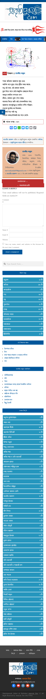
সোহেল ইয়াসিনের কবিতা (12, 358)
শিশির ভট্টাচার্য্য (22, 599)
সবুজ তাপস (22, 609)
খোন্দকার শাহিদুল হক (22, 466)
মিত (5, 351)
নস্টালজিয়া (7, 396)
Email (5, 235)
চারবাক (22, 476)
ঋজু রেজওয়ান (22, 447)
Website (5, 239)
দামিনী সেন (22, 506)
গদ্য (22, 294)
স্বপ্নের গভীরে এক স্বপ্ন (10, 390)
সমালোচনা (22, 324)
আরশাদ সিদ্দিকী (22, 432)
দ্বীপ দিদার (22, 510)
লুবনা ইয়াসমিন (22, 584)
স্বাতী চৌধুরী (22, 619)
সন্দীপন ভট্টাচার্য (22, 604)
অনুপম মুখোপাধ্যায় (22, 417)
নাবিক (6, 387)
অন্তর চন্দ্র (22, 422)
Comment (5, 201)
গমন (5, 381)
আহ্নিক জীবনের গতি (11, 393)
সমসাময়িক (22, 319)
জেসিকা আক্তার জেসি (22, 491)
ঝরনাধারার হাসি (24, 185)
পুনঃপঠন (22, 304)
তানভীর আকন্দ (20, 73)
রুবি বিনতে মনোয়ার (22, 579)
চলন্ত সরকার (22, 471)
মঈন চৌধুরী (22, 525)
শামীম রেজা (22, 589)
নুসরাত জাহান (22, 515)
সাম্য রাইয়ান (22, 614)
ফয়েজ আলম (22, 520)
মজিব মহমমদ (22, 530)
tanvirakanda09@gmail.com (15, 170)
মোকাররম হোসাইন (22, 545)
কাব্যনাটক (22, 289)
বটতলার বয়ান (22, 314)
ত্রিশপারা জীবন (9, 348)
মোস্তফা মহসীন (22, 555)
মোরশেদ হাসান (22, 550)
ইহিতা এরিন (22, 437)
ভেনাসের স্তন (21, 181)
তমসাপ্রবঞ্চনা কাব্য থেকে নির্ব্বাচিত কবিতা (17, 384)
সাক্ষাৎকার (22, 329)
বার (5, 361)
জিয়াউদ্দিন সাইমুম (22, 486)
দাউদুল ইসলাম (22, 501)
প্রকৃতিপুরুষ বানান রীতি (17, 142)
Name (5, 230)
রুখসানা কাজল (22, 569)
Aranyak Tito (33, 693)
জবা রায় (22, 481)
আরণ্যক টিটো (22, 427)
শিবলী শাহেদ (22, 594)
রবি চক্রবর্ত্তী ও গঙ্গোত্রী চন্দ (22, 565)
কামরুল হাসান (22, 461)
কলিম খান (22, 451)
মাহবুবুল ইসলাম (22, 535)
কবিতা (4, 73)
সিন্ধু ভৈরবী (7, 402)
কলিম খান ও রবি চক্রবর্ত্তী (22, 456)
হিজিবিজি (22, 333)
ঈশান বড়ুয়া (22, 442)
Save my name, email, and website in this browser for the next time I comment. (23, 245)
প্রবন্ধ (22, 309)
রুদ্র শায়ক (22, 574)
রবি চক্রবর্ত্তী (22, 560)
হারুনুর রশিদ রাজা (22, 629)
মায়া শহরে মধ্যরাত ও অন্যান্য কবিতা (25, 39)
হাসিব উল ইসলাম (22, 633)
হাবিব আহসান (22, 624)
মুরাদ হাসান (22, 540)
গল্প (22, 299)
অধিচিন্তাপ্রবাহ (8, 375)
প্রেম (5, 378)
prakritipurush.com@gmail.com (23, 681)
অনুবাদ (22, 279)
